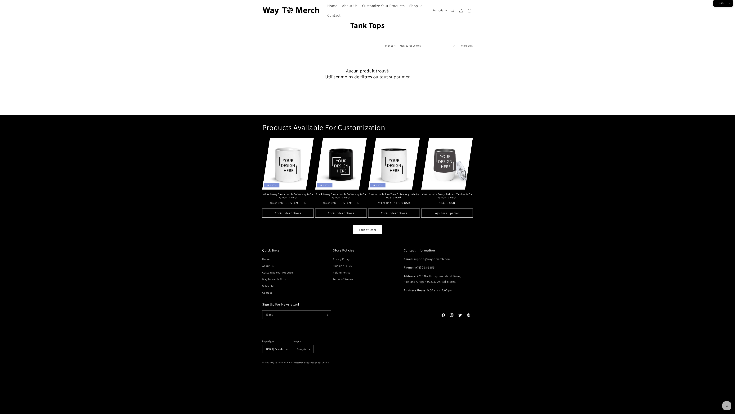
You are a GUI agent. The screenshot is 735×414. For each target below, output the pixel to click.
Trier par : (390, 45)
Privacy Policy (341, 259)
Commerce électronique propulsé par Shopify (306, 362)
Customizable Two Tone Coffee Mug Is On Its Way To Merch (394, 196)
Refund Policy (341, 272)
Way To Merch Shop (274, 279)
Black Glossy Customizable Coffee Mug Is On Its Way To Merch (341, 196)
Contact (267, 292)
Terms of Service (343, 279)
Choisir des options (288, 213)
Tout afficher (367, 230)
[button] (415, 6)
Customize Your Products (278, 272)
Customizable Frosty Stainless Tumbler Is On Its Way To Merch (447, 196)
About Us (268, 266)
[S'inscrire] (327, 314)
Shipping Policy (342, 266)
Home (266, 259)
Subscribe (268, 286)
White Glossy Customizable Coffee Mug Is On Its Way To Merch (288, 196)
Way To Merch (277, 362)
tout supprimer (395, 77)
